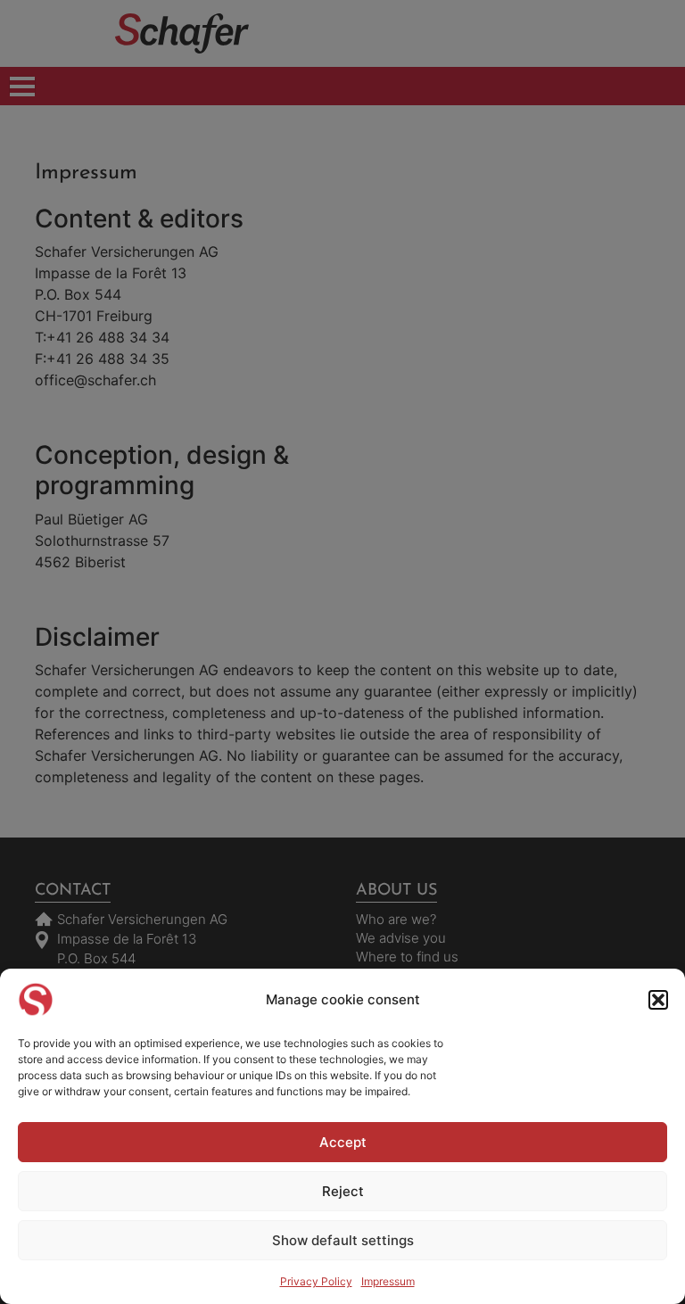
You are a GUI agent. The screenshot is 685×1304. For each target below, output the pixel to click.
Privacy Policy (316, 1281)
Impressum (388, 1281)
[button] (658, 1000)
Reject (343, 1191)
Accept (343, 1142)
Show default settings (343, 1240)
